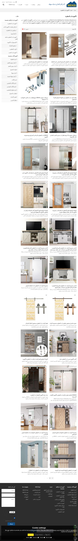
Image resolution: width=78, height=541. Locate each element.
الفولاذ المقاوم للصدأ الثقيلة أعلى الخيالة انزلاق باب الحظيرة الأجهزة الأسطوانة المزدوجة (36, 211)
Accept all (30, 534)
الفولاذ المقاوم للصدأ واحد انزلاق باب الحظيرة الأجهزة (35, 359)
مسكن (38, 4)
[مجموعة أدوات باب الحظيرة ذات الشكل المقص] (34, 269)
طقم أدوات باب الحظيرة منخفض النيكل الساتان (37, 323)
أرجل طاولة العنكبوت (71, 494)
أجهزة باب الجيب (60, 503)
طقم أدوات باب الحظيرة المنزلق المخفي (38, 61)
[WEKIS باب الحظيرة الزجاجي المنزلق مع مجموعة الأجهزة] (34, 119)
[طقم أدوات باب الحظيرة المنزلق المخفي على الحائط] (62, 45)
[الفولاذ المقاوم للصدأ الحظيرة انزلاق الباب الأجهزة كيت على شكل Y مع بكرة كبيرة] (34, 156)
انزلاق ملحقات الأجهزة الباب (59, 506)
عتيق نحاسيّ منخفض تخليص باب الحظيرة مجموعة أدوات (63, 323)
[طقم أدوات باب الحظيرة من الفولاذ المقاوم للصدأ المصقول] (62, 81)
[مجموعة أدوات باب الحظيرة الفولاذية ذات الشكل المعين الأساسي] (34, 416)
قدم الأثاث (74, 499)
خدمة (27, 4)
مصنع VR (26, 494)
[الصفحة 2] (52, 478)
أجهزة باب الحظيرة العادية (60, 492)
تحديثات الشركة (36, 494)
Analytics (42, 537)
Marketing (28, 537)
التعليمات (50, 496)
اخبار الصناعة (37, 492)
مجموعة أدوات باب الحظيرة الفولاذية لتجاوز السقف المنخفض (64, 433)
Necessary (48, 537)
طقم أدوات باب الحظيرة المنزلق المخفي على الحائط (63, 61)
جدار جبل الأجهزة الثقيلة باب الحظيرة (39, 395)
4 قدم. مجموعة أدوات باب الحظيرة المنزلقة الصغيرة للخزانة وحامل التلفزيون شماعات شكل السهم (64, 286)
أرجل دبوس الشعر (72, 492)
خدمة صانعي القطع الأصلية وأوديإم (48, 490)
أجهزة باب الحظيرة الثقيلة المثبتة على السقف (65, 470)
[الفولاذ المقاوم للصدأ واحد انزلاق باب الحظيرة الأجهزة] (34, 343)
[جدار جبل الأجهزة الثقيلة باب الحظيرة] (34, 379)
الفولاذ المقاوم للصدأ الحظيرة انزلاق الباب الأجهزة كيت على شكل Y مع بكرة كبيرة (35, 173)
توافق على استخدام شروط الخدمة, (9, 519)
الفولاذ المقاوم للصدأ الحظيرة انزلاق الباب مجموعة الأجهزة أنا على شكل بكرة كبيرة (64, 173)
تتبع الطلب (50, 494)
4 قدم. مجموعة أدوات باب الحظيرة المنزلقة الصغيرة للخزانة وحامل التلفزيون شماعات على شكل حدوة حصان (63, 248)
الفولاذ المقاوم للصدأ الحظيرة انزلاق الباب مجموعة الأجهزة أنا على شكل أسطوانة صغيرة (64, 211)
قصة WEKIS (25, 492)
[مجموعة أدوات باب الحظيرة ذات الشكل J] (34, 454)
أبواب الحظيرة (61, 511)
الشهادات (26, 497)
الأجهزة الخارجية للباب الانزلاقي (59, 500)
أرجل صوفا (74, 497)
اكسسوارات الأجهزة (60, 509)
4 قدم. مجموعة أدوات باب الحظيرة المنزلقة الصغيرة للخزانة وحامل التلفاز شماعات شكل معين (35, 248)
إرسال (11, 524)
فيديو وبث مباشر (36, 499)
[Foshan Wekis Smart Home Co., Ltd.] (71, 4)
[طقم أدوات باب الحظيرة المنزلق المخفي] (34, 45)
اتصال (27, 499)
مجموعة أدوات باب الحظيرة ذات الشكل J (38, 470)
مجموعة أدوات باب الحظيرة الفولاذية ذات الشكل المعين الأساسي (35, 433)
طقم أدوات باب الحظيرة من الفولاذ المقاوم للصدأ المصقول (64, 98)
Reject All (47, 534)
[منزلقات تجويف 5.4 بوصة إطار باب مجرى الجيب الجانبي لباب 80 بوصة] (62, 119)
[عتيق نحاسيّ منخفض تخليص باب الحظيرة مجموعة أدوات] (62, 307)
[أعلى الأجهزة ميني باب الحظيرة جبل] (62, 343)
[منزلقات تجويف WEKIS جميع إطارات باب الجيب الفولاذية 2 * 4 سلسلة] (34, 81)
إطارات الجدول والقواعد (73, 502)
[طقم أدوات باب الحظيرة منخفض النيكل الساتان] (34, 307)
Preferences (35, 537)
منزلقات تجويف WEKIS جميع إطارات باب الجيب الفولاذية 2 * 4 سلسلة (34, 98)
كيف (39, 497)
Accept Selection (39, 534)
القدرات (20, 4)
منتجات (33, 4)
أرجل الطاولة (73, 490)
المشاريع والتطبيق (36, 490)
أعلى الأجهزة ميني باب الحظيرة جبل (68, 359)
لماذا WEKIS (12, 4)
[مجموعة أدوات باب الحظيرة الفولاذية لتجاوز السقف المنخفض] (62, 416)
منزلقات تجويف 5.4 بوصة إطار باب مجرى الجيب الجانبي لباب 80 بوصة (63, 136)
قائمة (25, 29)
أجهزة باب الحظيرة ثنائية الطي (60, 496)
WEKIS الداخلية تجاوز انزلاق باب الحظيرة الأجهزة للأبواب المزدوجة (63, 395)
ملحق (11, 512)
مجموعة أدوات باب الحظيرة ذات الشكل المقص (37, 285)
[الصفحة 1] (45, 478)
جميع (72, 10)
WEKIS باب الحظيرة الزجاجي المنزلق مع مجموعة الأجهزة (36, 136)
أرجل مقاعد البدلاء (72, 505)
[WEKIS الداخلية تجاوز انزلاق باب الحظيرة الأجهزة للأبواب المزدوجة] (62, 379)
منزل (75, 10)
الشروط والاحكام (8, 520)
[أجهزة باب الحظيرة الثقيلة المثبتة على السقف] (62, 454)
